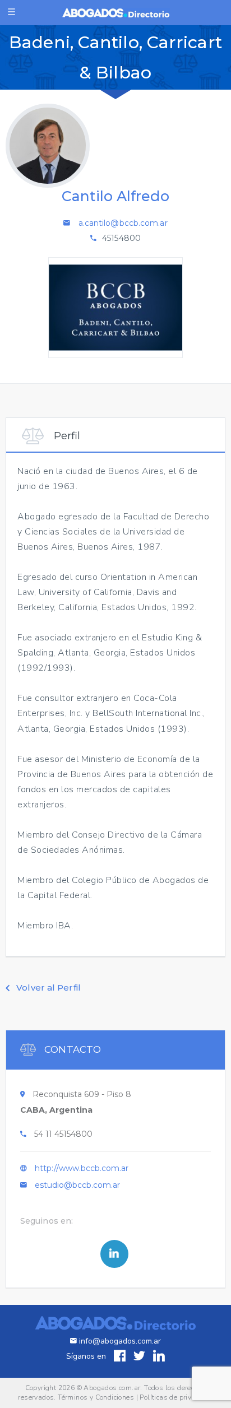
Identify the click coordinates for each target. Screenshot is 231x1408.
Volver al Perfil (47, 987)
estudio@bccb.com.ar (77, 1185)
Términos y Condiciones (96, 1397)
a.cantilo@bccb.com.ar (123, 223)
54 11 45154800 (63, 1134)
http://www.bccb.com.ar (81, 1168)
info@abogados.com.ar (120, 1341)
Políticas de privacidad (176, 1397)
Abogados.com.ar (112, 1387)
